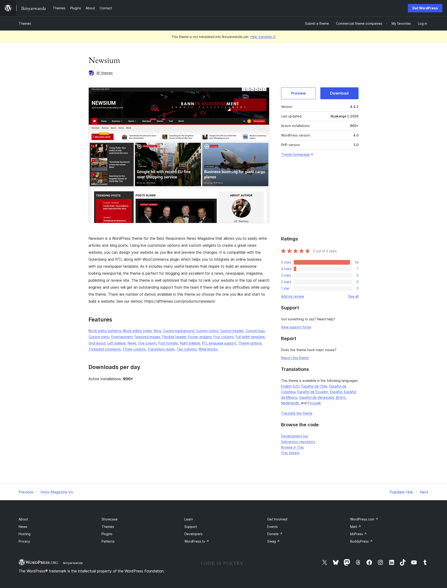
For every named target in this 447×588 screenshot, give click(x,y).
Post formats (168, 343)
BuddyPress (361, 541)
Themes (25, 23)
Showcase (110, 519)
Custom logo (255, 331)
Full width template (250, 337)
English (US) (290, 386)
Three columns (134, 349)
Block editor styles (137, 331)
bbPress (358, 534)
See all (353, 296)
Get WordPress (425, 8)
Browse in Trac (292, 447)
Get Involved (277, 519)
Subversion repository (298, 442)
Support (190, 527)
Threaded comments (104, 349)
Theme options (250, 343)
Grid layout (96, 343)
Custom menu (98, 337)
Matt (355, 527)
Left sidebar (116, 343)
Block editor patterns (104, 331)
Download (339, 93)
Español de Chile (314, 386)
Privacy (24, 541)
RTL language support (219, 343)
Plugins (107, 534)
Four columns (223, 337)
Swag (273, 541)
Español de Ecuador (312, 392)
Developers (193, 534)
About (23, 519)
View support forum (296, 327)
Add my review (292, 296)
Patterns (108, 541)
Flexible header (174, 337)
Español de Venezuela (316, 397)
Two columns (186, 349)
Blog (157, 331)
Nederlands (290, 403)
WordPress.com (364, 519)
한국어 (340, 397)
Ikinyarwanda (73, 563)
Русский (314, 403)
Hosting (24, 534)
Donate (275, 534)
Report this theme (295, 358)
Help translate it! (263, 37)
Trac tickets (290, 453)
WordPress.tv (196, 541)
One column (147, 343)
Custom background (178, 331)
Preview (298, 93)
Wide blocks (208, 349)
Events (272, 527)
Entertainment (122, 337)
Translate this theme (296, 413)
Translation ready (161, 349)
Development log (294, 436)
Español (336, 392)
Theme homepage (295, 154)
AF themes (104, 73)
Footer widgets (200, 337)
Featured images (147, 337)
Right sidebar (190, 343)
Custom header (232, 331)
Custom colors (207, 331)
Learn (188, 519)
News (132, 343)
